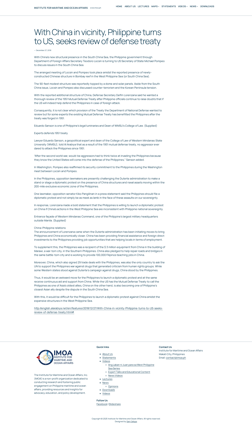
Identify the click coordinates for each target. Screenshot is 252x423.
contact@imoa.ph (176, 357)
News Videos (115, 375)
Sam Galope (132, 421)
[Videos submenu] (187, 6)
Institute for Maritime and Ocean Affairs (61, 7)
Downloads (108, 389)
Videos (106, 361)
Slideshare (115, 404)
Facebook (102, 404)
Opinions (113, 386)
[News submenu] (197, 6)
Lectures (107, 379)
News (105, 382)
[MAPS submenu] (158, 6)
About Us (107, 354)
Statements (109, 357)
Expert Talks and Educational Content (129, 372)
